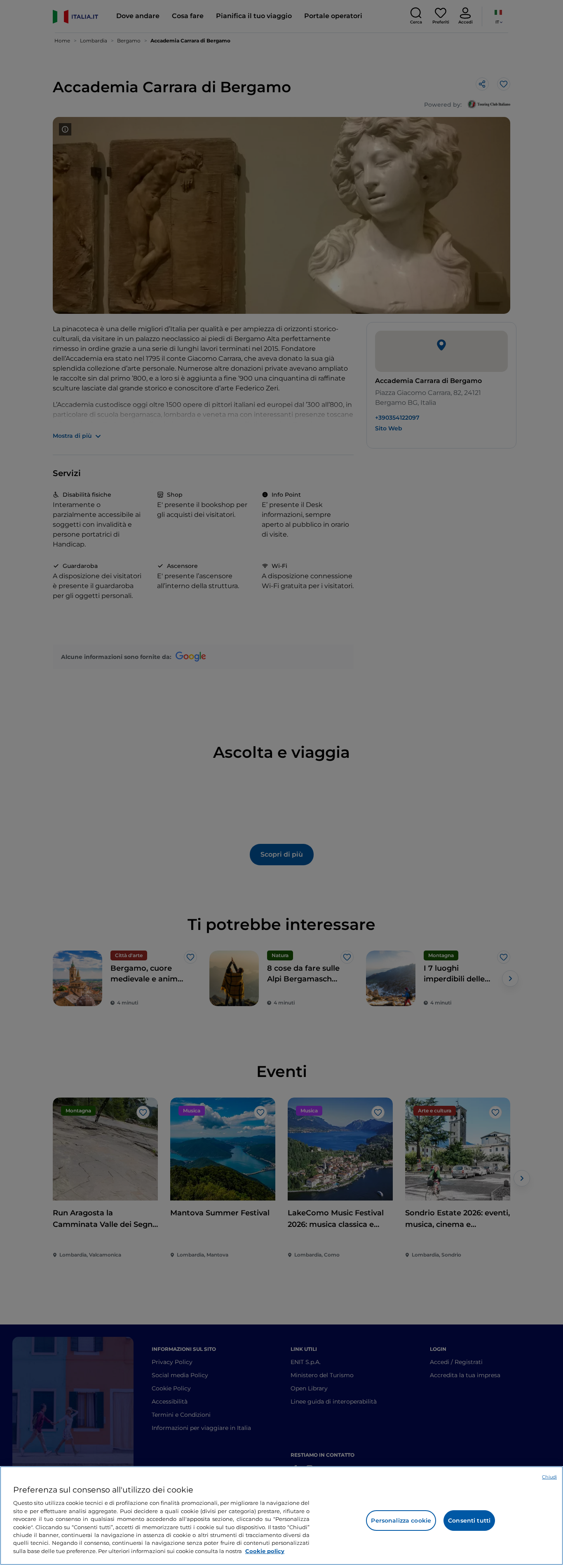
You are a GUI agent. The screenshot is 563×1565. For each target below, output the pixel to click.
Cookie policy (264, 1551)
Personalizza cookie (401, 1520)
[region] (281, 1515)
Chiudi (549, 1477)
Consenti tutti (469, 1520)
